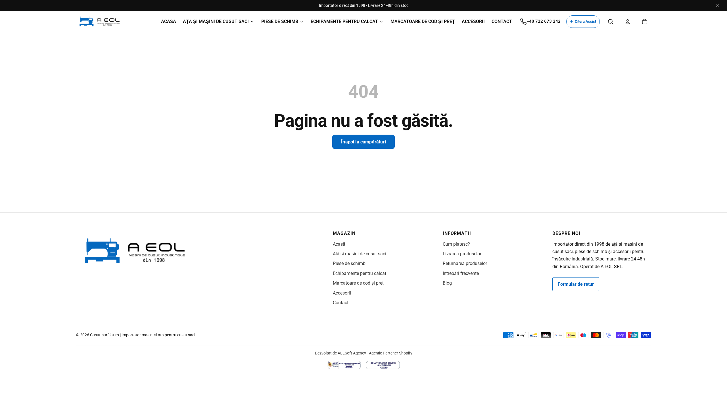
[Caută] (610, 21)
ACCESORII (473, 21)
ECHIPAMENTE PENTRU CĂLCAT (344, 21)
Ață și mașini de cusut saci (359, 253)
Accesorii (342, 293)
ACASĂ (168, 21)
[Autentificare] (627, 21)
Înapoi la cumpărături (363, 142)
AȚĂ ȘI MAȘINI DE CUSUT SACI (216, 21)
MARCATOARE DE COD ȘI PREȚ (422, 21)
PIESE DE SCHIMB (279, 21)
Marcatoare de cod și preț (358, 283)
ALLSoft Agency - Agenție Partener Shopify (375, 353)
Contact (340, 302)
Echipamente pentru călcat (359, 273)
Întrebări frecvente (461, 273)
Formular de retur (576, 284)
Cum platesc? (456, 244)
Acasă (339, 244)
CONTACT (502, 21)
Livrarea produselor (462, 253)
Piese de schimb (349, 263)
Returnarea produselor (465, 263)
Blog (447, 283)
